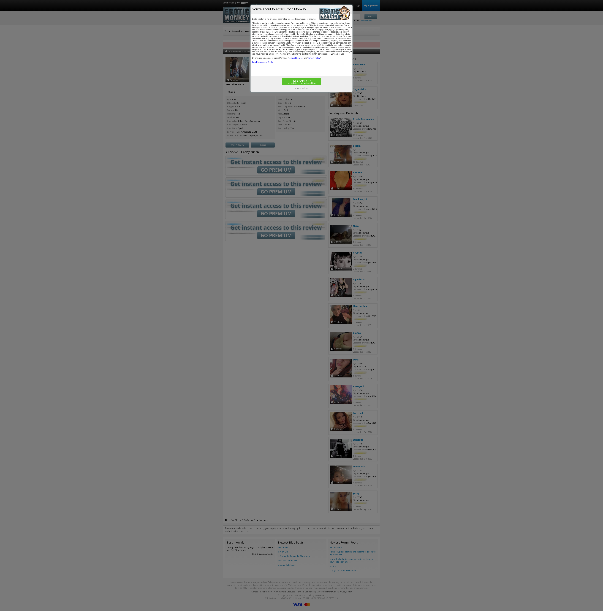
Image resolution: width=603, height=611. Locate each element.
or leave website (302, 88)
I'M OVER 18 (301, 81)
